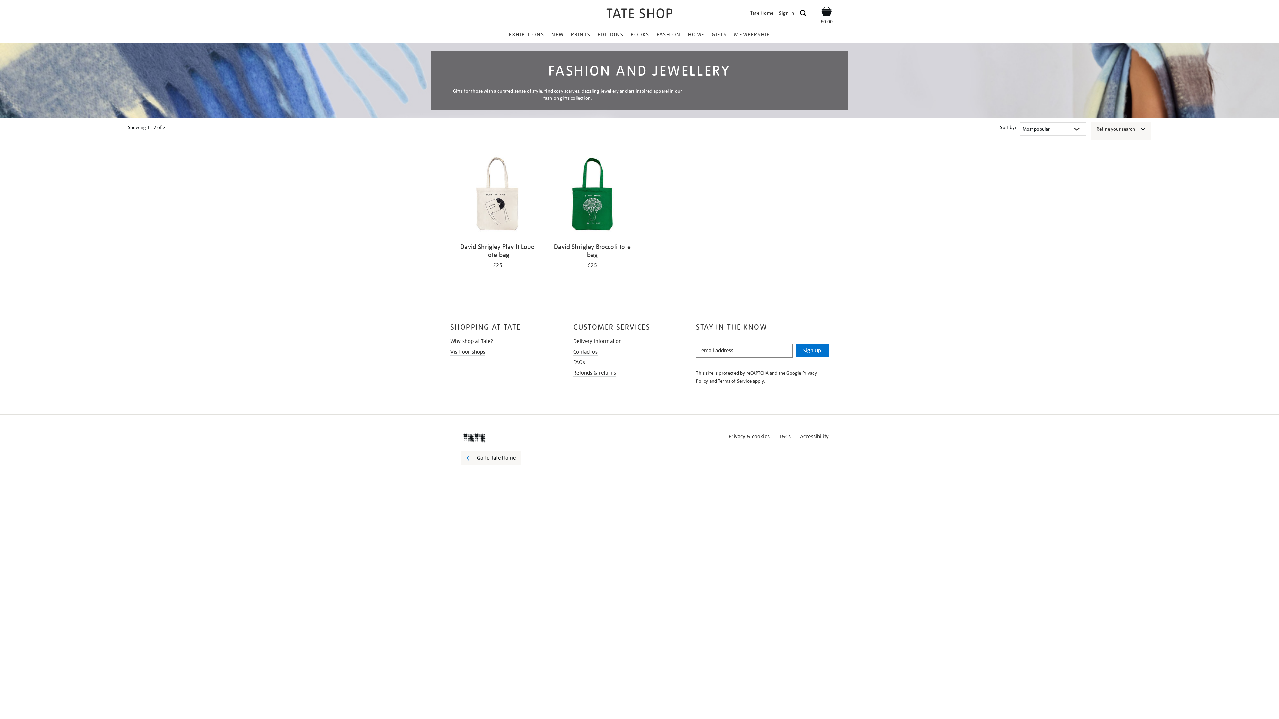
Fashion (669, 34)
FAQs (579, 362)
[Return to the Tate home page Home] (639, 14)
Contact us (585, 352)
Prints (581, 34)
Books (640, 34)
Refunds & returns (594, 373)
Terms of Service (735, 381)
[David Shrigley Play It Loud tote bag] (497, 195)
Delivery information (597, 341)
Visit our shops (467, 352)
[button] (803, 14)
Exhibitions (526, 34)
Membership (752, 34)
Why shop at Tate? (471, 341)
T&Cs (785, 436)
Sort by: (1008, 127)
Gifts (719, 34)
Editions (610, 34)
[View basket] (827, 12)
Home (696, 34)
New (557, 34)
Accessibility (814, 436)
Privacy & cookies (749, 436)
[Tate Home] (503, 438)
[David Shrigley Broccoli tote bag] (592, 195)
